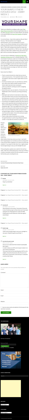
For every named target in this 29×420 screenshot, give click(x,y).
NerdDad (13, 16)
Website (3, 301)
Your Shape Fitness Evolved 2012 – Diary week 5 (16, 223)
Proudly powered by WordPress (6, 418)
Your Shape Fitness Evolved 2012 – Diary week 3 (16, 195)
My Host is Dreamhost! (5, 338)
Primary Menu (27, 1)
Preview (2, 347)
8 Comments (19, 16)
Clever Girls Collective (17, 34)
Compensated (4, 7)
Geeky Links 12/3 (4, 167)
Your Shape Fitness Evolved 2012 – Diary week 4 (16, 200)
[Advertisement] (11, 388)
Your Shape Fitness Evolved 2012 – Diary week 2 (16, 190)
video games (23, 7)
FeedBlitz (12, 347)
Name (2, 290)
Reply (5, 185)
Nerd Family (4, 1)
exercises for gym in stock (8, 241)
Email (2, 295)
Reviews (18, 7)
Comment (3, 272)
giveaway (14, 7)
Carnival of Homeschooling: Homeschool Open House (12, 162)
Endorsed (9, 7)
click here (8, 32)
